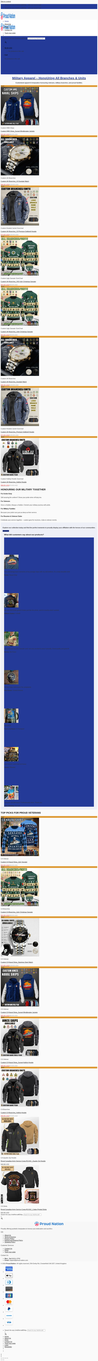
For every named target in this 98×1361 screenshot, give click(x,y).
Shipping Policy (10, 1242)
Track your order (10, 33)
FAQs (6, 27)
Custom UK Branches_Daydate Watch (14, 382)
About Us (8, 24)
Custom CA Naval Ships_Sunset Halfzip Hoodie (17, 1062)
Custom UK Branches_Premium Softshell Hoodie (17, 432)
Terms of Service (10, 1237)
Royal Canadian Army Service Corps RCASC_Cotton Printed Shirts (24, 1209)
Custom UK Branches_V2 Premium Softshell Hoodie (18, 231)
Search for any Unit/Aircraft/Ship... (16, 38)
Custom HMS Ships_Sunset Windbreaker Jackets (17, 131)
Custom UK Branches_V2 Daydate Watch (15, 181)
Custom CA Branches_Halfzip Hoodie (13, 1113)
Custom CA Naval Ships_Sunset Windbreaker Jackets (19, 1012)
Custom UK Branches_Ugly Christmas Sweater (17, 332)
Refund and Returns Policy (14, 1240)
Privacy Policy (9, 1238)
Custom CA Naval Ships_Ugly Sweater (14, 862)
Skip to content (6, 1)
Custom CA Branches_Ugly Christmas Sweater (17, 912)
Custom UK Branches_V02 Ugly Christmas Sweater (18, 281)
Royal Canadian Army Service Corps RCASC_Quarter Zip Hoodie (23, 1161)
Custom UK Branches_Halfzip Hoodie (14, 482)
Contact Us (8, 30)
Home (7, 21)
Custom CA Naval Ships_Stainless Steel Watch (17, 962)
